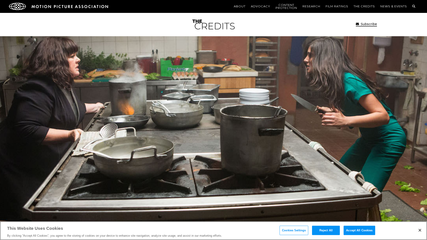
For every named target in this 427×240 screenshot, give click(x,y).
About (240, 6)
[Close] (420, 230)
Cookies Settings (294, 230)
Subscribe (368, 24)
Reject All (326, 230)
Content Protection (286, 6)
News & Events (393, 6)
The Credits (364, 6)
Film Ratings (337, 6)
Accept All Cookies (359, 230)
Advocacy (260, 6)
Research (311, 6)
